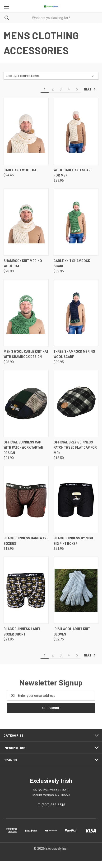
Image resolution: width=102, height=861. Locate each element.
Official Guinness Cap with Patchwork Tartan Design (23, 447)
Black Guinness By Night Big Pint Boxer (74, 541)
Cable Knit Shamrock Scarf (72, 263)
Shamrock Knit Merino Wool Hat (23, 263)
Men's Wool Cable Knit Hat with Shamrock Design (26, 354)
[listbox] (57, 75)
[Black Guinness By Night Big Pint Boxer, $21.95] (76, 499)
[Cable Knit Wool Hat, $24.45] (26, 131)
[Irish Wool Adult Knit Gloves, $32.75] (76, 590)
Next (88, 89)
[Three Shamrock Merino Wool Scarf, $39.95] (76, 312)
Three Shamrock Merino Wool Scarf (74, 354)
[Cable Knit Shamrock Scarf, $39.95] (76, 222)
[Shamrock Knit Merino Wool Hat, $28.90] (26, 222)
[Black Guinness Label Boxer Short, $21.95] (26, 590)
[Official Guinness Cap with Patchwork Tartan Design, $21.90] (26, 403)
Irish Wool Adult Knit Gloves (72, 631)
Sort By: (11, 76)
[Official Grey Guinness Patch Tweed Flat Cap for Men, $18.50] (76, 403)
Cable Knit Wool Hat (21, 170)
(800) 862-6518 (53, 805)
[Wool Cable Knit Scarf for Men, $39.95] (76, 131)
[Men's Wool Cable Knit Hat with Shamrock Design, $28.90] (26, 312)
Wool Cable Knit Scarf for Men (73, 173)
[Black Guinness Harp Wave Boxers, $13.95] (26, 499)
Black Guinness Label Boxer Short (22, 631)
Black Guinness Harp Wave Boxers (26, 541)
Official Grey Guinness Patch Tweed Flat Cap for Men (75, 447)
